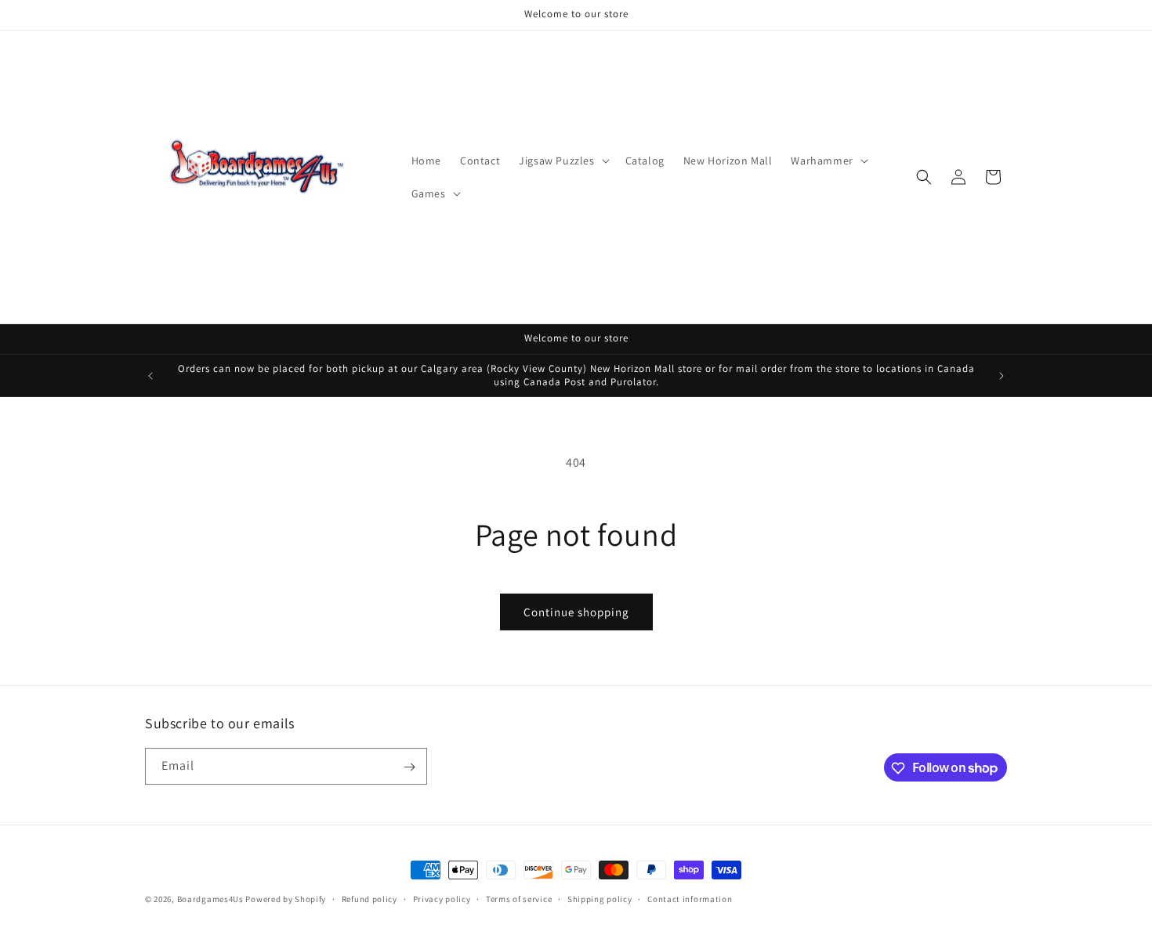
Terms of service (519, 898)
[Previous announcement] (150, 376)
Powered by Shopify (285, 898)
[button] (562, 160)
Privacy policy (442, 898)
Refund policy (369, 898)
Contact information (689, 898)
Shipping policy (599, 898)
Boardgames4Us (210, 898)
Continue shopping (576, 612)
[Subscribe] (409, 767)
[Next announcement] (1001, 376)
